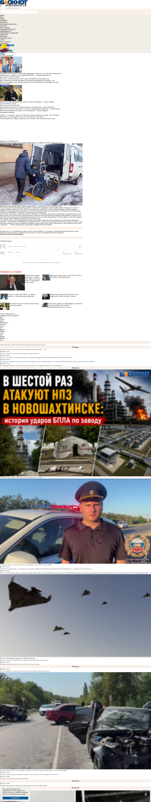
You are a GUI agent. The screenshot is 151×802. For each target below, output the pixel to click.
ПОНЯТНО (15, 798)
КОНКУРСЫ (3, 22)
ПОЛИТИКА (3, 36)
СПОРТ (2, 40)
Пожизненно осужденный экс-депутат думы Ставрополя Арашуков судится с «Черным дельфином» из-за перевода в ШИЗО (33, 361)
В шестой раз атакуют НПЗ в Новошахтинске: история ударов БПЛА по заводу (22, 477)
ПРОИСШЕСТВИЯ (5, 38)
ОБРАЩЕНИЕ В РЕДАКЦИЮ (9, 33)
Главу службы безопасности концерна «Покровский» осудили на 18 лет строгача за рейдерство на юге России (30, 774)
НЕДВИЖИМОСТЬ (6, 31)
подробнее (15, 315)
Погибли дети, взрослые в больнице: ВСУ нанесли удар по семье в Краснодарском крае (25, 785)
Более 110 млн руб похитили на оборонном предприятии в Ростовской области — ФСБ (25, 349)
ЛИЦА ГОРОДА (5, 28)
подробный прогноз (6, 315)
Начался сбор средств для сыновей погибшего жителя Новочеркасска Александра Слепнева (29, 82)
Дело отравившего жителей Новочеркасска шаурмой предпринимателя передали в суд (27, 80)
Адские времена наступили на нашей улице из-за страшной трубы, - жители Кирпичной (27, 107)
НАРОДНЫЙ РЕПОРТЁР (8, 29)
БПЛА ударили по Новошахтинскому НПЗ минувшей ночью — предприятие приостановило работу (67, 568)
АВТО (1, 17)
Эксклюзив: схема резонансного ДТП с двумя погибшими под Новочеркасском (24, 79)
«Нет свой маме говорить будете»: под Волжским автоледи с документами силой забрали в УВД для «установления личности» (35, 572)
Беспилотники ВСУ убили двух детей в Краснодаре (15, 778)
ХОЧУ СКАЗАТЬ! (5, 41)
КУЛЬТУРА (3, 26)
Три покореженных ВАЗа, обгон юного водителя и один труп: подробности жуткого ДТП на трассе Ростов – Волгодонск (33, 770)
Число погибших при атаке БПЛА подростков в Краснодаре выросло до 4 (21, 353)
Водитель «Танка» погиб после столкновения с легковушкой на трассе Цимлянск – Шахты (25, 564)
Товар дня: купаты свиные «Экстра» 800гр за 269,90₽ (80, 361)
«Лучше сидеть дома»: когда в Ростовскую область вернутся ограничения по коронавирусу (22, 344)
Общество (3, 141)
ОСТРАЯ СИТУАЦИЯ (6, 55)
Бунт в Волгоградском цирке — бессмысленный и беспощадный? (19, 568)
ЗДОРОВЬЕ (3, 21)
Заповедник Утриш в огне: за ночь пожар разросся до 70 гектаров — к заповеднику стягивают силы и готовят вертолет (32, 365)
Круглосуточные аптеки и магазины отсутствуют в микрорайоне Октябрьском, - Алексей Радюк (30, 109)
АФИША (2, 19)
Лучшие (10, 252)
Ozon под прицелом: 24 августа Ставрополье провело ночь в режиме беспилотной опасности (26, 671)
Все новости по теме (6, 77)
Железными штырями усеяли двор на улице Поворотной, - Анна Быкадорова (24, 110)
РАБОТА (11, 45)
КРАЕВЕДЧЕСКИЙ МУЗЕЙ (8, 24)
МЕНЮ (2, 15)
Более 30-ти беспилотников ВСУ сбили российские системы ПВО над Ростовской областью (26, 660)
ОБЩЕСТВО (4, 35)
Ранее (18, 252)
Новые (2, 252)
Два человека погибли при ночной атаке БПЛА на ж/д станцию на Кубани (21, 664)
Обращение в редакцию (7, 112)
